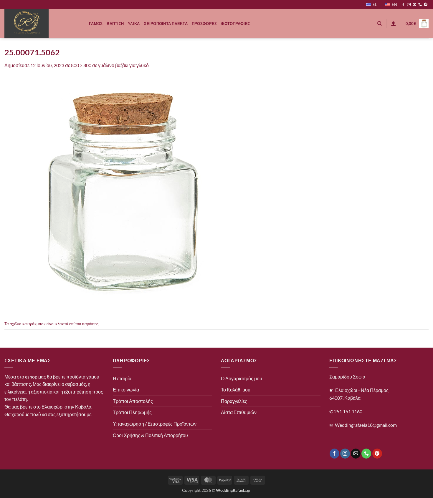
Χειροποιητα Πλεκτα (166, 23)
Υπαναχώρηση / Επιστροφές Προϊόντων (154, 423)
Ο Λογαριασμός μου (241, 378)
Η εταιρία (122, 378)
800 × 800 (81, 65)
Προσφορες (204, 23)
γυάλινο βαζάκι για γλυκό (123, 65)
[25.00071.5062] (122, 193)
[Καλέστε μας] (420, 5)
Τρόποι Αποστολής (133, 401)
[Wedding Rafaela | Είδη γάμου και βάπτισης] (42, 23)
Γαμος (96, 23)
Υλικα (134, 23)
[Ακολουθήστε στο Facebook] (403, 5)
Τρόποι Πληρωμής (132, 412)
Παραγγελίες (234, 401)
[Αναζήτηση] (379, 23)
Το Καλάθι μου (235, 389)
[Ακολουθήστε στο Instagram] (409, 5)
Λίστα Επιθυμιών (239, 412)
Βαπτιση (115, 23)
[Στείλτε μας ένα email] (414, 5)
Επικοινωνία (126, 389)
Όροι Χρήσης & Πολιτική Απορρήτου (150, 435)
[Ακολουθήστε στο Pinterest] (425, 5)
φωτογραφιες (235, 23)
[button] (393, 23)
